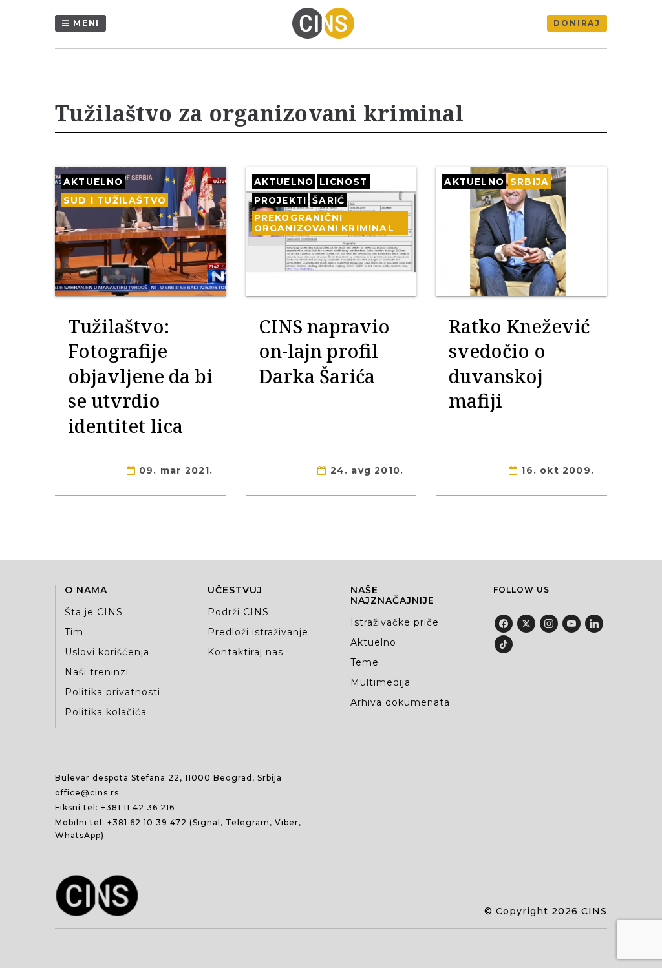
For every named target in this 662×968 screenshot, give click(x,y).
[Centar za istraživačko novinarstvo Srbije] (326, 23)
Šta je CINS (94, 612)
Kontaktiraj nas (245, 652)
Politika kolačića (106, 712)
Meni (86, 23)
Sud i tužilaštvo (114, 200)
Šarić (328, 200)
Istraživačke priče (394, 622)
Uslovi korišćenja (107, 652)
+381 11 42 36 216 (138, 807)
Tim (74, 632)
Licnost (343, 181)
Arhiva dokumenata (400, 702)
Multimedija (380, 682)
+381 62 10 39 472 (147, 822)
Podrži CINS (238, 612)
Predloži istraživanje (258, 632)
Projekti (280, 200)
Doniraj (577, 23)
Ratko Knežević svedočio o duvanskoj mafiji (519, 363)
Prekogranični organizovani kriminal (324, 223)
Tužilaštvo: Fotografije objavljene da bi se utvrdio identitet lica (140, 375)
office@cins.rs (87, 792)
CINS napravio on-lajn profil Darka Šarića (324, 350)
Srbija (529, 181)
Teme (364, 662)
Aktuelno (93, 181)
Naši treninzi (97, 672)
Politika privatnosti (112, 692)
